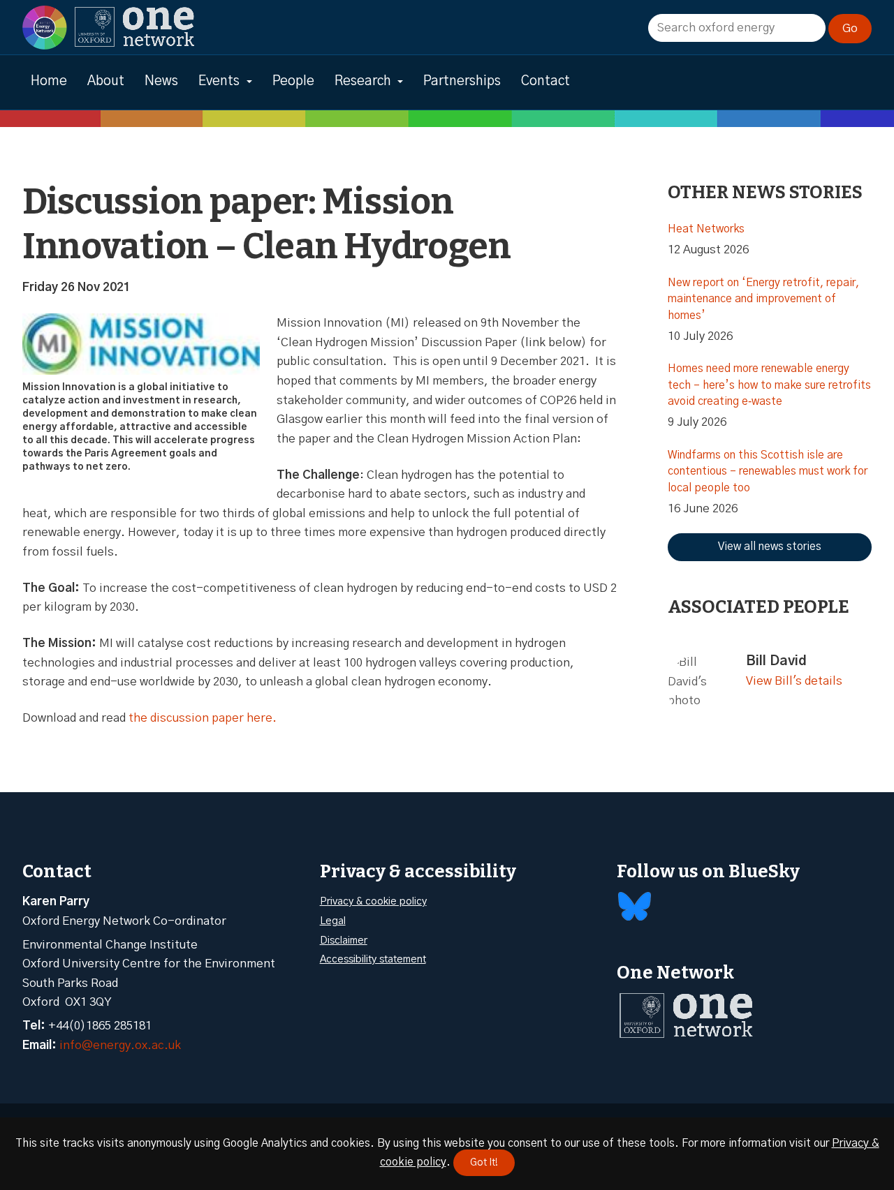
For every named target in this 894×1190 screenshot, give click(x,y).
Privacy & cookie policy (373, 901)
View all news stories (769, 546)
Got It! (484, 1163)
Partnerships (462, 81)
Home (49, 81)
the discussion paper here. (203, 718)
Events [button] (219, 81)
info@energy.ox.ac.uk (120, 1045)
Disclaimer (343, 940)
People (293, 81)
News (161, 81)
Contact (545, 81)
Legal (333, 921)
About (105, 81)
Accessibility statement (373, 959)
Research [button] (363, 81)
